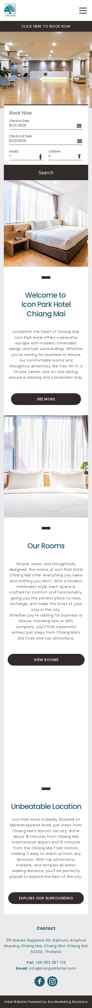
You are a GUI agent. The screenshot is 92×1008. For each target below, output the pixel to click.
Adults (13, 151)
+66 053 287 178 (50, 962)
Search (46, 172)
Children (55, 151)
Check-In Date (19, 121)
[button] (83, 10)
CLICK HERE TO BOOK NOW (46, 26)
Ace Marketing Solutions (68, 1002)
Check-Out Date (20, 136)
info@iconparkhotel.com (52, 968)
